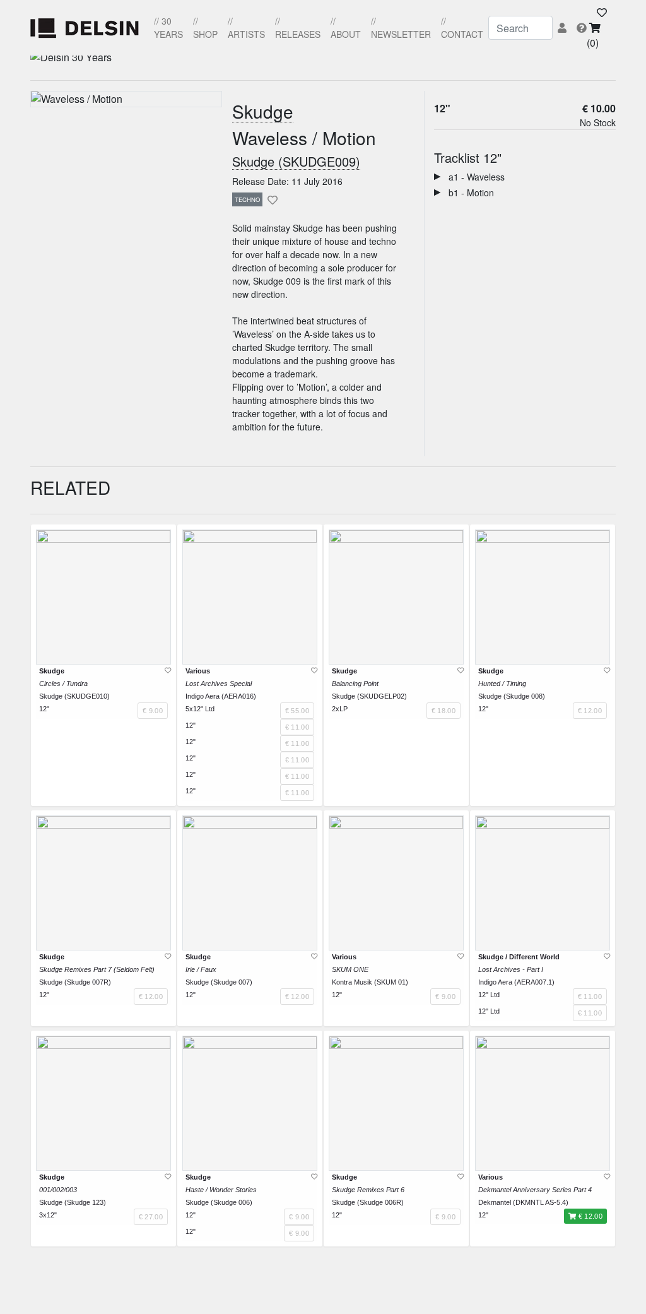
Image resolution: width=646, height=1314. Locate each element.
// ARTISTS (246, 27)
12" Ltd (489, 994)
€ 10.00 (599, 108)
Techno (247, 199)
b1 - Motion (467, 192)
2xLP (340, 709)
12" (442, 108)
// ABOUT (346, 27)
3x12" (48, 1215)
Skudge (262, 112)
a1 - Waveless (473, 176)
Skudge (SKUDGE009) (296, 162)
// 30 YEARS (168, 27)
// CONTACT (462, 27)
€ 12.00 (589, 1216)
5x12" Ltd (199, 709)
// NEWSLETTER (401, 27)
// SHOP (205, 27)
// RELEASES (297, 27)
